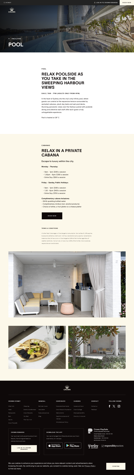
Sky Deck (26, 416)
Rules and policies (44, 413)
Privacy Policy (90, 466)
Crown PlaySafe (12, 423)
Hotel (10, 409)
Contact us (94, 406)
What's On (11, 406)
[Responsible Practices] (112, 446)
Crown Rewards (28, 413)
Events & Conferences (30, 409)
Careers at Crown (79, 406)
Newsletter (42, 409)
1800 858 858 (104, 438)
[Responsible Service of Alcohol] (93, 446)
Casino (10, 419)
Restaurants (11, 413)
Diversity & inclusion (79, 416)
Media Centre (60, 413)
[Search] (118, 9)
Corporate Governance (62, 406)
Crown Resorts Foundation (63, 409)
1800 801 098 (109, 433)
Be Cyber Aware (43, 406)
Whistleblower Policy (62, 422)
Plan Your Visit (28, 419)
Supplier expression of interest (62, 417)
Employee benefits (79, 413)
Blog (40, 416)
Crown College (78, 409)
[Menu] (123, 9)
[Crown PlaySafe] (100, 431)
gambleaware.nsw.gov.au (100, 440)
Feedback (94, 409)
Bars (9, 416)
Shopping (26, 406)
